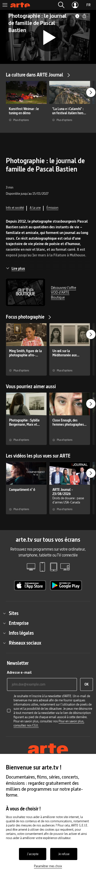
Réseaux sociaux (25, 643)
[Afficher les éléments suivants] (91, 92)
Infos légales (21, 633)
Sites (13, 613)
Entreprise (19, 623)
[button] (61, 5)
